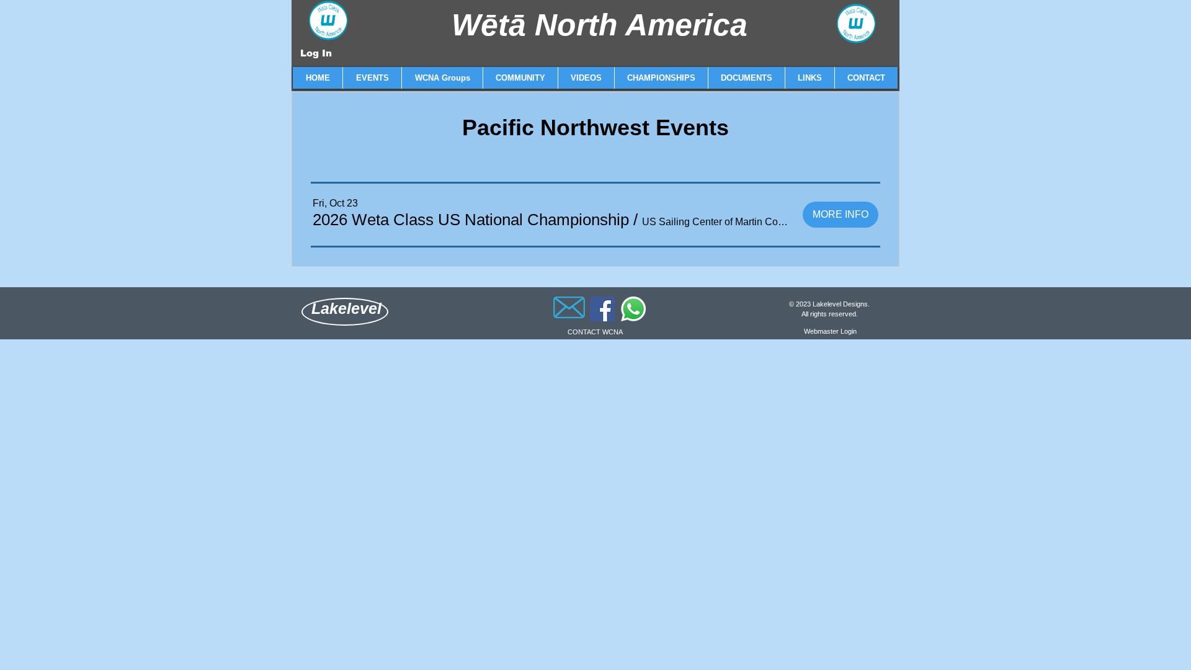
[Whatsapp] (633, 309)
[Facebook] (602, 309)
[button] (371, 78)
